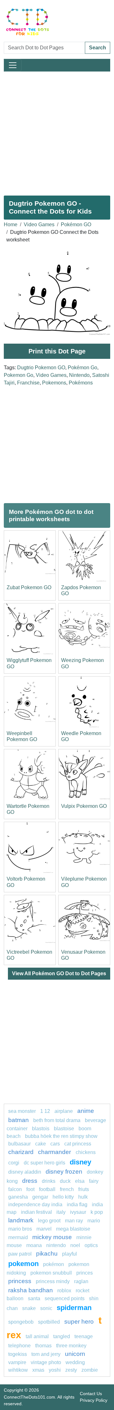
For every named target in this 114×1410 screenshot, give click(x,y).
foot (30, 1189)
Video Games (39, 224)
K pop (97, 1212)
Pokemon (23, 1264)
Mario (93, 1220)
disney (80, 1162)
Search (97, 47)
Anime (85, 1110)
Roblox (64, 1290)
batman (18, 1120)
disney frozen (64, 1171)
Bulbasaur (19, 1143)
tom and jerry (45, 1354)
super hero (79, 1321)
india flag (77, 1204)
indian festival (36, 1212)
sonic (46, 1308)
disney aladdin (24, 1172)
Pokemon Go (18, 375)
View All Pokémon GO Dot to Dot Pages (59, 973)
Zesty (71, 1370)
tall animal (37, 1336)
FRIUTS (83, 1189)
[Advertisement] (57, 131)
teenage (83, 1336)
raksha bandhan (30, 1290)
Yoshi (55, 1370)
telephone (19, 1345)
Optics (91, 1245)
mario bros (20, 1229)
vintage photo (46, 1362)
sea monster (22, 1111)
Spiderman (74, 1308)
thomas (43, 1345)
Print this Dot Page (57, 351)
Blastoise (64, 1128)
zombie (89, 1370)
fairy (93, 1181)
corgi (13, 1162)
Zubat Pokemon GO (29, 587)
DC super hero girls (44, 1162)
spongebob (21, 1322)
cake (40, 1143)
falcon (15, 1189)
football (47, 1189)
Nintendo (79, 375)
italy (61, 1212)
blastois (40, 1128)
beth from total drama (56, 1120)
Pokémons (81, 382)
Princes (84, 1273)
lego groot (49, 1220)
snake (29, 1308)
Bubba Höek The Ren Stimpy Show (61, 1136)
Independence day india (35, 1204)
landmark (21, 1220)
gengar (40, 1197)
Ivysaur (78, 1212)
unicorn (75, 1354)
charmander (55, 1152)
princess (19, 1281)
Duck (65, 1181)
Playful (69, 1254)
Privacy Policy (93, 1400)
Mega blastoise (73, 1229)
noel (75, 1245)
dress (29, 1180)
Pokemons (54, 382)
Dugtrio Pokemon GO (41, 367)
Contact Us (91, 1393)
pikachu (47, 1253)
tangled (61, 1336)
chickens (86, 1152)
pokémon (53, 1264)
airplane (63, 1111)
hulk (83, 1197)
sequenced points (65, 1298)
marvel (44, 1229)
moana (34, 1245)
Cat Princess (77, 1143)
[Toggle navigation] (13, 65)
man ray (74, 1220)
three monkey (71, 1345)
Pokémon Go (82, 367)
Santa (34, 1298)
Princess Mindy (53, 1281)
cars (55, 1143)
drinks (48, 1181)
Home (10, 224)
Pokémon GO (76, 224)
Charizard (21, 1152)
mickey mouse (52, 1237)
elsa (80, 1181)
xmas (38, 1370)
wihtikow (18, 1370)
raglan (81, 1281)
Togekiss (17, 1354)
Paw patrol (20, 1254)
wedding (75, 1362)
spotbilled (49, 1322)
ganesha (18, 1197)
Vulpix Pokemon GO (84, 806)
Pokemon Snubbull (51, 1273)
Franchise (28, 382)
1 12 (45, 1111)
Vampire (17, 1362)
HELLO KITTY (63, 1197)
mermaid (18, 1237)
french (67, 1189)
